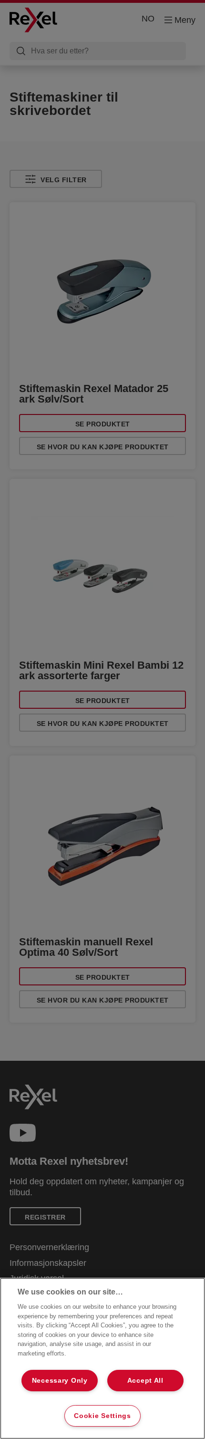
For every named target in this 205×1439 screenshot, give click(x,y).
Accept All (145, 1380)
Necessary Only (60, 1380)
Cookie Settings (102, 1415)
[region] (102, 1358)
